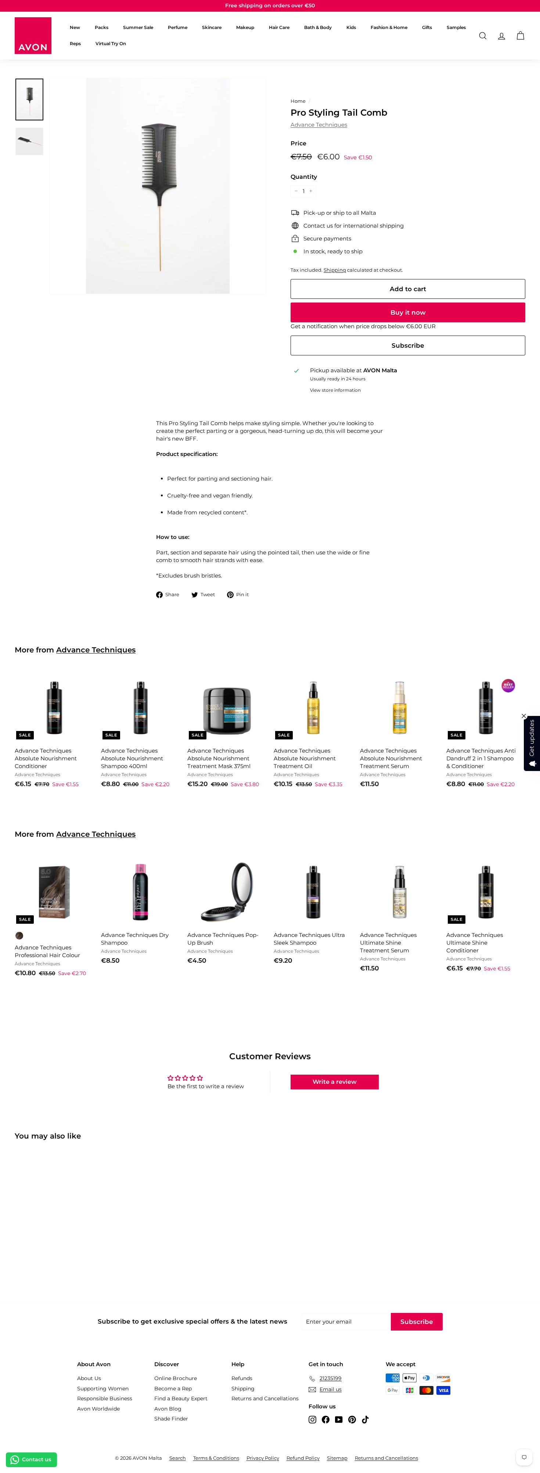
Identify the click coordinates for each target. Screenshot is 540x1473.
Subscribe (408, 345)
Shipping (335, 270)
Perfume (177, 27)
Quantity (304, 176)
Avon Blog (167, 1408)
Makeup (245, 27)
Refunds (241, 1378)
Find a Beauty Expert (181, 1398)
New (75, 27)
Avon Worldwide (98, 1408)
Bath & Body (318, 27)
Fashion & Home (389, 27)
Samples (456, 27)
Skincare (212, 27)
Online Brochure (175, 1378)
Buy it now (408, 312)
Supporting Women (103, 1388)
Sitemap (337, 1458)
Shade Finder (171, 1418)
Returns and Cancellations (265, 1398)
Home (298, 101)
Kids (351, 27)
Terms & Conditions (216, 1458)
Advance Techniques (319, 124)
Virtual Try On (111, 43)
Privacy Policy (262, 1458)
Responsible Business (104, 1398)
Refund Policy (303, 1458)
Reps (75, 43)
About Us (89, 1378)
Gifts (427, 27)
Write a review (335, 1081)
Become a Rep (173, 1388)
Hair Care (279, 27)
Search (177, 1458)
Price (298, 143)
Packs (101, 27)
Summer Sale (138, 27)
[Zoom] (158, 186)
